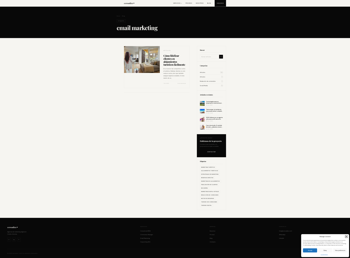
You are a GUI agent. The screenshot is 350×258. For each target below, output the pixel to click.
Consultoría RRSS (145, 231)
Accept (310, 250)
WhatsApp (282, 234)
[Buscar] (221, 56)
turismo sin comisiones (209, 202)
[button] (346, 237)
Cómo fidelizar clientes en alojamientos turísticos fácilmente (174, 60)
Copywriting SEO (145, 242)
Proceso (189, 3)
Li (8, 239)
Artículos (211, 72)
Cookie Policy (324, 254)
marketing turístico (208, 167)
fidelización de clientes (209, 184)
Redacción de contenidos (211, 81)
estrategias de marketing (210, 174)
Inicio (118, 16)
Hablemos (220, 3)
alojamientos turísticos (209, 170)
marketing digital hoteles (210, 191)
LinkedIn (281, 238)
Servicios (177, 3)
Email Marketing (145, 238)
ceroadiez (128, 3)
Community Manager (146, 234)
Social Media (211, 85)
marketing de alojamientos (210, 181)
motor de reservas (207, 198)
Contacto (213, 242)
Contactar (211, 152)
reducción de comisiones (210, 195)
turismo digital (206, 205)
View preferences (340, 250)
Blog (209, 3)
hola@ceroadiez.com (285, 231)
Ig (13, 239)
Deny (325, 250)
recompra (204, 188)
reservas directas (207, 177)
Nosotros (200, 3)
